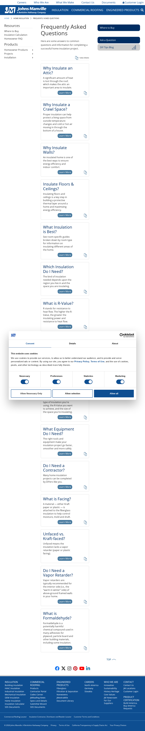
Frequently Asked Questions (46, 18)
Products (34, 688)
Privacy (53, 725)
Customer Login (134, 2)
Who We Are (41, 2)
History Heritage (111, 691)
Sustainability (110, 688)
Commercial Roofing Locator (15, 717)
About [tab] (115, 343)
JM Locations (129, 688)
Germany (89, 688)
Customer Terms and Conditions (86, 717)
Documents (109, 2)
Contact (128, 682)
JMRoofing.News (37, 697)
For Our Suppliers (108, 702)
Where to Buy (11, 31)
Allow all (114, 393)
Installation (10, 57)
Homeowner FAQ (13, 38)
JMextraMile (62, 697)
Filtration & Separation (67, 691)
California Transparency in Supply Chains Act (89, 725)
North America (91, 685)
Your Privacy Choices (118, 725)
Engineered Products (64, 683)
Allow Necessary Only (31, 393)
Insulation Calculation (15, 34)
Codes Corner (36, 694)
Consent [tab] (30, 343)
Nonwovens (62, 694)
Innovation (109, 685)
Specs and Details (38, 700)
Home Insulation (21, 18)
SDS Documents (12, 707)
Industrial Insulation (14, 691)
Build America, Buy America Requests (130, 706)
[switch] (57, 382)
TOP (109, 659)
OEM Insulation (12, 697)
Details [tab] (72, 343)
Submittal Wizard (38, 704)
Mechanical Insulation (15, 694)
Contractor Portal (38, 691)
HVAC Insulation (12, 688)
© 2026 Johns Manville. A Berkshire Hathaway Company (26, 725)
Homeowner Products (16, 49)
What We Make (65, 2)
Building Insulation (14, 685)
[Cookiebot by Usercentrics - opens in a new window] (121, 335)
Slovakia (88, 691)
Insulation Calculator (14, 704)
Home (6, 18)
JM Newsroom (110, 697)
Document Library (65, 700)
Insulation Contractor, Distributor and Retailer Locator (50, 717)
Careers (21, 2)
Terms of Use (64, 725)
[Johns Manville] (25, 10)
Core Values (109, 694)
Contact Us (87, 2)
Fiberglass (61, 688)
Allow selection (72, 393)
